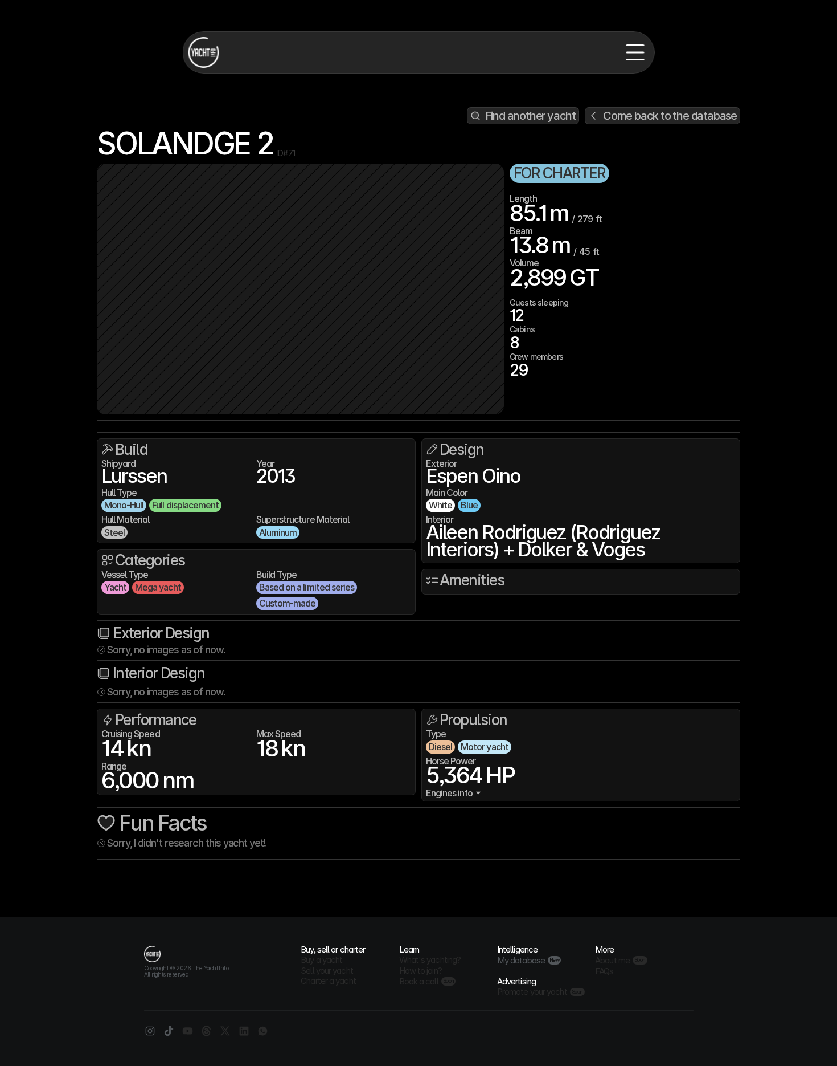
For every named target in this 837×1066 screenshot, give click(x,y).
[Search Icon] (523, 115)
